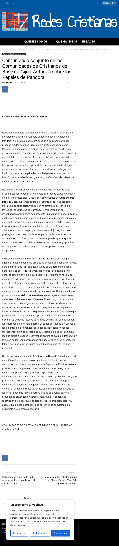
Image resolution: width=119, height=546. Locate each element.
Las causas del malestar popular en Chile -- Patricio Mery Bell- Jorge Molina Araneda (60, 480)
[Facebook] (3, 3)
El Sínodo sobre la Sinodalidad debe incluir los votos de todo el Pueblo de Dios (18, 480)
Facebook (10, 3)
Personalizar (19, 533)
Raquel (9, 82)
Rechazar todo (39, 533)
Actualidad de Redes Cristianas (23, 49)
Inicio (4, 49)
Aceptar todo (60, 533)
